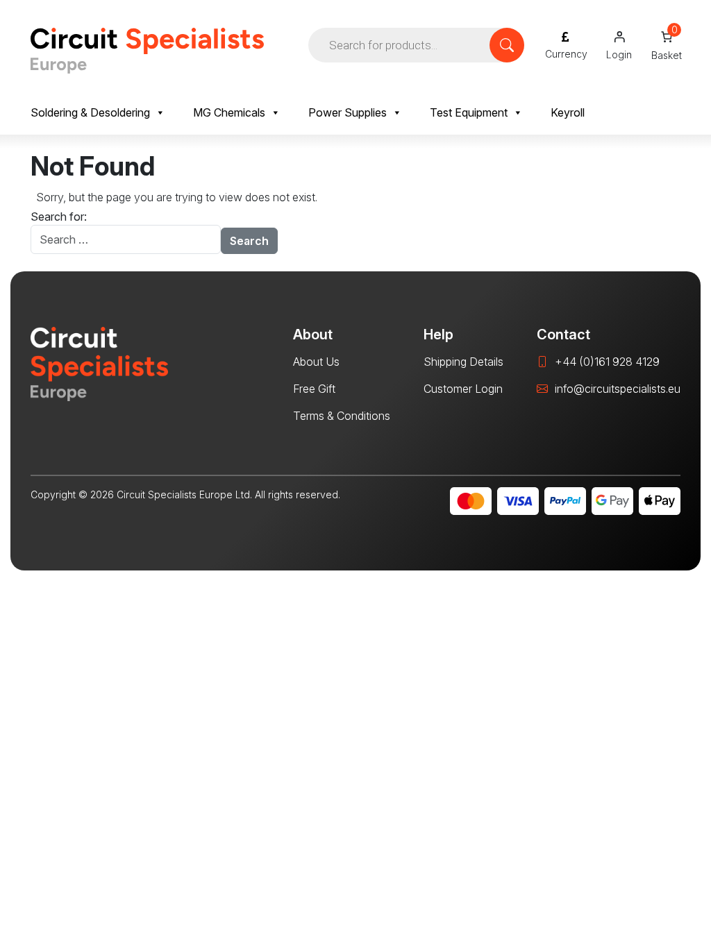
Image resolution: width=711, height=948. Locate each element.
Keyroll (568, 112)
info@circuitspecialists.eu (617, 389)
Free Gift (314, 389)
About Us (316, 362)
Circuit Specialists (147, 51)
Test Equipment (469, 112)
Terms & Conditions (341, 416)
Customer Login (463, 389)
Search (249, 241)
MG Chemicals (229, 112)
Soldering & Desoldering (90, 112)
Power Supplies (347, 112)
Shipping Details (463, 362)
